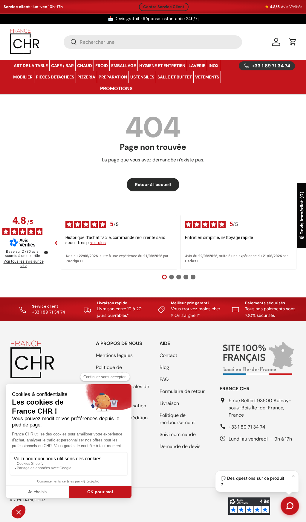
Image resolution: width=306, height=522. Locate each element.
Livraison (169, 403)
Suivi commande (178, 434)
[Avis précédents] (56, 242)
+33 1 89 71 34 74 (247, 427)
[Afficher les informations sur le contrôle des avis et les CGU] (46, 252)
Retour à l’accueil (153, 184)
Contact (168, 355)
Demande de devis (180, 446)
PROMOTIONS (116, 88)
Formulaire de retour (182, 391)
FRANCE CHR (34, 500)
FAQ (164, 379)
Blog (164, 367)
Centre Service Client (163, 6)
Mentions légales (114, 355)
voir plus (98, 242)
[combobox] (153, 42)
